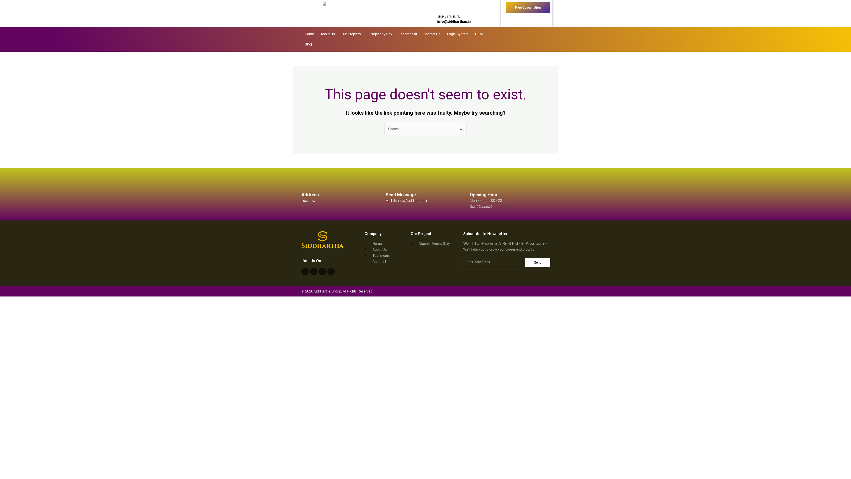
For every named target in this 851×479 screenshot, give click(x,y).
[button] (352, 34)
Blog (308, 44)
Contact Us (432, 34)
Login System (457, 34)
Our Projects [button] (351, 34)
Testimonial (408, 34)
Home (309, 34)
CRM (479, 34)
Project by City (381, 34)
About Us (328, 34)
